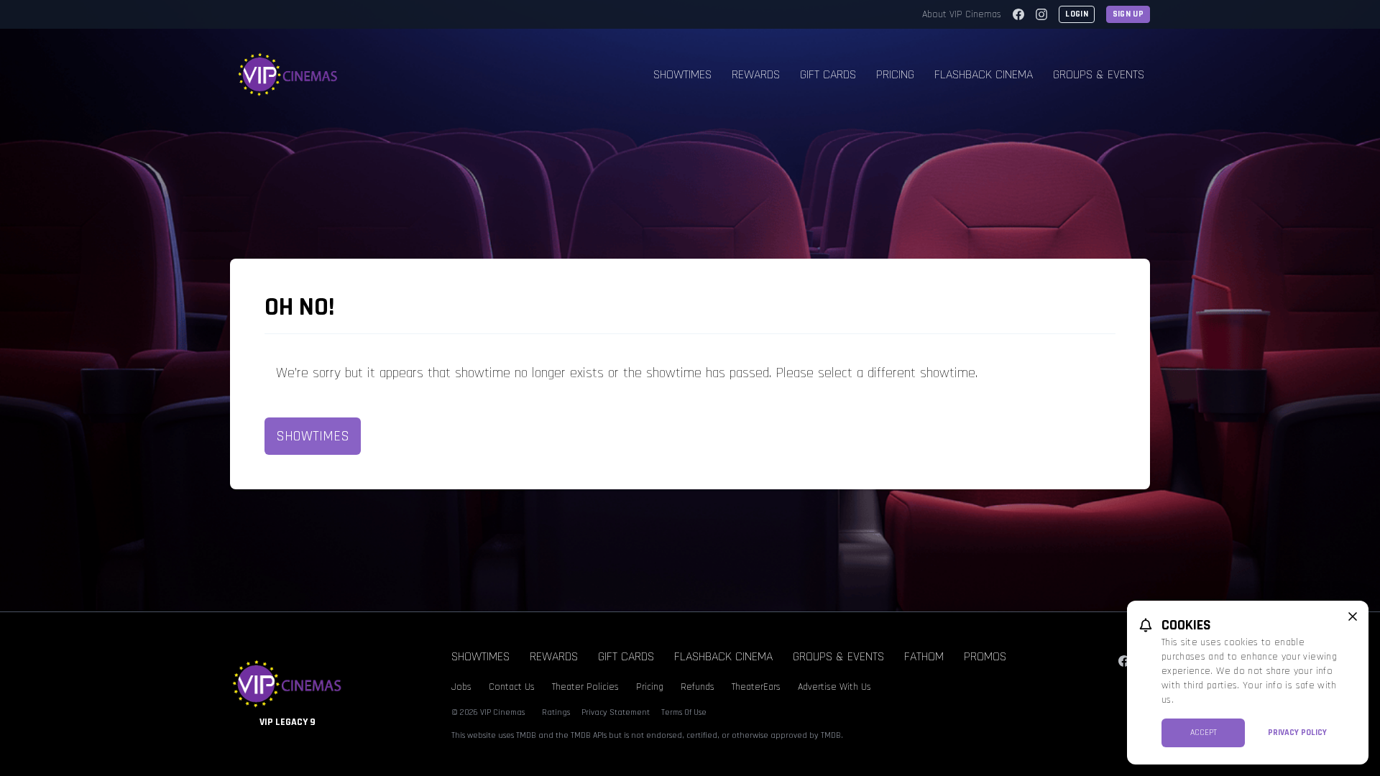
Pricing (895, 74)
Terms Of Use (684, 712)
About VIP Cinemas (961, 14)
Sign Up (1128, 14)
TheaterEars (756, 686)
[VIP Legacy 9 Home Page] (288, 75)
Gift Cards (828, 74)
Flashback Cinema (983, 74)
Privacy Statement (615, 712)
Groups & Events (1098, 74)
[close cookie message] (1353, 616)
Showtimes (682, 74)
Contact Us (512, 686)
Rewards (756, 74)
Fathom (924, 656)
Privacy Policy (1297, 732)
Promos (985, 656)
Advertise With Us (834, 686)
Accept (1203, 732)
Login (1076, 14)
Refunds (697, 686)
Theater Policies (585, 686)
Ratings (556, 712)
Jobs (461, 686)
